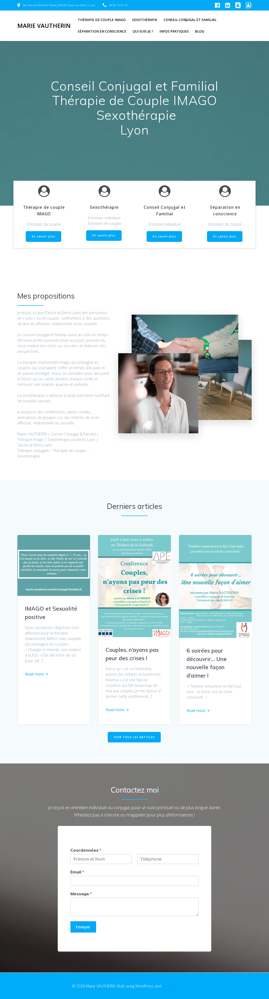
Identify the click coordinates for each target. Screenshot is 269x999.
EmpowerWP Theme (179, 986)
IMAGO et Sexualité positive (51, 612)
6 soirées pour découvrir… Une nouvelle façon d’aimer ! (207, 663)
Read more (34, 674)
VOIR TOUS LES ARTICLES (134, 737)
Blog (199, 31)
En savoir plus (43, 236)
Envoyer (83, 926)
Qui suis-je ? (143, 31)
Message (81, 893)
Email (77, 872)
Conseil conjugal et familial (190, 20)
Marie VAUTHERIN (44, 26)
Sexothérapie (144, 20)
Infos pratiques (174, 31)
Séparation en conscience (102, 31)
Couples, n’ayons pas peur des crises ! (132, 654)
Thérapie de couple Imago (102, 20)
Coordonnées (85, 850)
